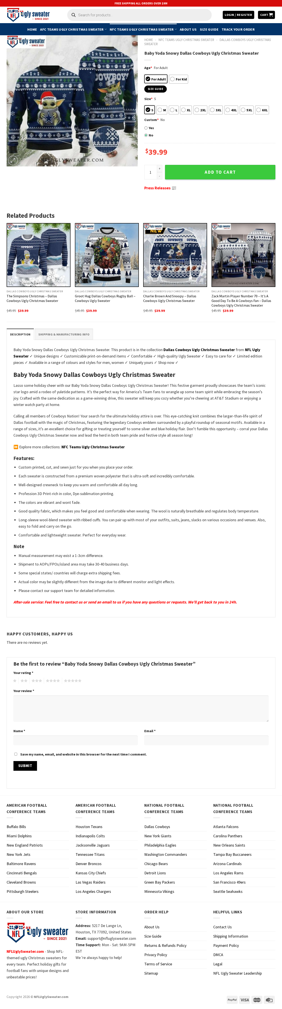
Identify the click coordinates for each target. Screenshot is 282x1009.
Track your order (238, 29)
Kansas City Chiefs (91, 872)
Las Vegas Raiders (91, 882)
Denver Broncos (89, 863)
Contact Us (222, 926)
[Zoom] (13, 160)
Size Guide (209, 29)
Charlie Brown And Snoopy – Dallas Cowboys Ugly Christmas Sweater (169, 298)
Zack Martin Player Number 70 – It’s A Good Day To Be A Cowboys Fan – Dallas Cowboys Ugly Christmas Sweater (241, 300)
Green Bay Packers (159, 882)
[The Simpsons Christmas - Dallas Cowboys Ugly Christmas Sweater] (38, 255)
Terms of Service (158, 963)
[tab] (20, 334)
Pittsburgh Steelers (23, 891)
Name (19, 731)
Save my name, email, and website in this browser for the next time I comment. (83, 754)
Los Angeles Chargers (93, 891)
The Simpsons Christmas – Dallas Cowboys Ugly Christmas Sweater (32, 298)
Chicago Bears (156, 863)
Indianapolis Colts (90, 835)
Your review (23, 691)
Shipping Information (230, 936)
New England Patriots (25, 845)
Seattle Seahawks (228, 891)
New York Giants (157, 835)
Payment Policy (226, 945)
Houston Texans (89, 826)
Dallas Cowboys (157, 826)
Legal (217, 963)
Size (148, 99)
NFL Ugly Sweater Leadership (237, 973)
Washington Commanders (165, 854)
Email (150, 731)
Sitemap (151, 973)
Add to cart (220, 172)
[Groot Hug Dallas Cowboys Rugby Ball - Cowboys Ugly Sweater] (106, 255)
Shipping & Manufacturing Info (63, 334)
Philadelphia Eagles (160, 845)
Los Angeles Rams (228, 872)
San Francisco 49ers (229, 882)
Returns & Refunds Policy (165, 945)
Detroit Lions (155, 872)
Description (20, 334)
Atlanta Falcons (226, 826)
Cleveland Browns (21, 882)
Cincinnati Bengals (22, 872)
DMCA (218, 954)
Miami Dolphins (19, 835)
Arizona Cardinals (227, 863)
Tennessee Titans (90, 854)
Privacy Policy (155, 954)
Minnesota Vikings (159, 891)
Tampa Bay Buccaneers (232, 854)
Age (148, 67)
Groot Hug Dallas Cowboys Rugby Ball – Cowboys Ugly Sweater (105, 298)
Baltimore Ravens (21, 863)
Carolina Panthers (227, 835)
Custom (151, 119)
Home (32, 29)
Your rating (23, 672)
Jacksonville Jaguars (93, 845)
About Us (188, 29)
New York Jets (18, 854)
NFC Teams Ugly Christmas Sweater (142, 29)
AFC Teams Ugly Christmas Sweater (72, 29)
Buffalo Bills (16, 826)
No (151, 135)
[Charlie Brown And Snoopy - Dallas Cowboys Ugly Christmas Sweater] (175, 255)
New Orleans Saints (229, 845)
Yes (151, 128)
